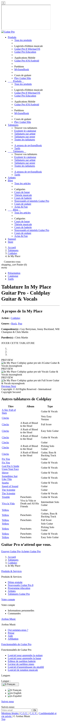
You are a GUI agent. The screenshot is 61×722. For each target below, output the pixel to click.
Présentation (14, 273)
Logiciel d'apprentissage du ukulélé (26, 667)
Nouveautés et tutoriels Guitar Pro (31, 201)
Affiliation (13, 638)
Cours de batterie (23, 198)
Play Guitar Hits (22, 78)
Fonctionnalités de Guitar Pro (16, 644)
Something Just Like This (9, 478)
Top (3, 719)
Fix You (6, 459)
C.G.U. (24, 713)
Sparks (5, 482)
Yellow (5, 510)
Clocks (5, 418)
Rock (14, 323)
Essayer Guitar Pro (11, 551)
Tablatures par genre (24, 136)
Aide (10, 635)
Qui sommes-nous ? (18, 630)
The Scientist (8, 489)
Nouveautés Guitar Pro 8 (20, 585)
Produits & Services (11, 571)
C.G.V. (34, 713)
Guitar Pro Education (25, 52)
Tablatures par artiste (24, 133)
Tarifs (17, 148)
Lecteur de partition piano (21, 664)
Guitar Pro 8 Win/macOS (27, 49)
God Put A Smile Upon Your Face (10, 467)
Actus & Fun (21, 206)
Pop (20, 323)
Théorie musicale (23, 195)
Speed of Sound (10, 486)
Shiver (5, 472)
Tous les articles (22, 183)
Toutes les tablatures (24, 139)
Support (12, 239)
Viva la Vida (8, 503)
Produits (12, 37)
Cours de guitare (22, 204)
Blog (10, 180)
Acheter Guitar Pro (31, 551)
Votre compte (8, 599)
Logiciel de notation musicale (23, 670)
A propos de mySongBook (28, 145)
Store (10, 242)
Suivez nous (7, 701)
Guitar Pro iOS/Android (26, 60)
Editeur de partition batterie (22, 661)
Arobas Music (8, 619)
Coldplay (15, 318)
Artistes (12, 177)
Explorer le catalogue (25, 130)
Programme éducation (19, 588)
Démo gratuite (15, 582)
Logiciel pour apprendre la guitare (25, 655)
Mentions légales (10, 713)
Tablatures (13, 125)
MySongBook (21, 69)
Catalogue (13, 276)
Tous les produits (23, 40)
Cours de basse (22, 192)
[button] (6, 386)
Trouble (6, 497)
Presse (11, 633)
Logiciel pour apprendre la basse (24, 658)
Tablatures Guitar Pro (19, 594)
